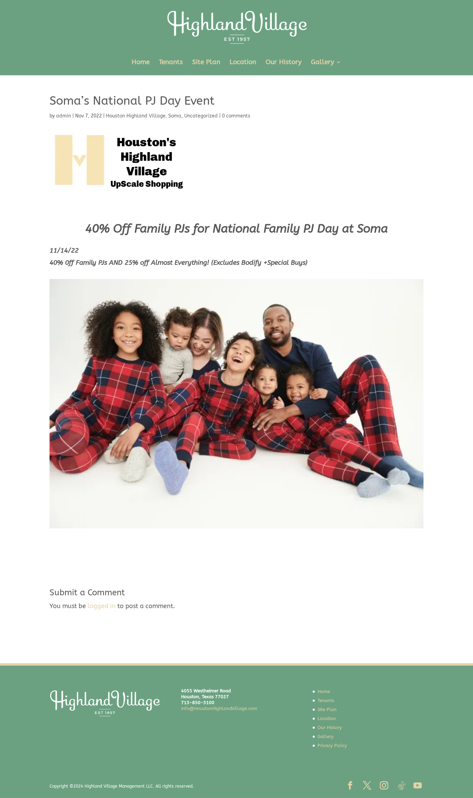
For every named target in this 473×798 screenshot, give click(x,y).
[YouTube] (417, 786)
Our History (284, 63)
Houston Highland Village (136, 116)
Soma (174, 116)
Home (141, 63)
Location (243, 63)
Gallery (322, 63)
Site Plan (206, 63)
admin (63, 116)
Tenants (171, 63)
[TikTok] (402, 786)
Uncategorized (201, 116)
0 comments (236, 116)
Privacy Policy (332, 745)
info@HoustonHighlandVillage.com (219, 708)
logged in (102, 606)
